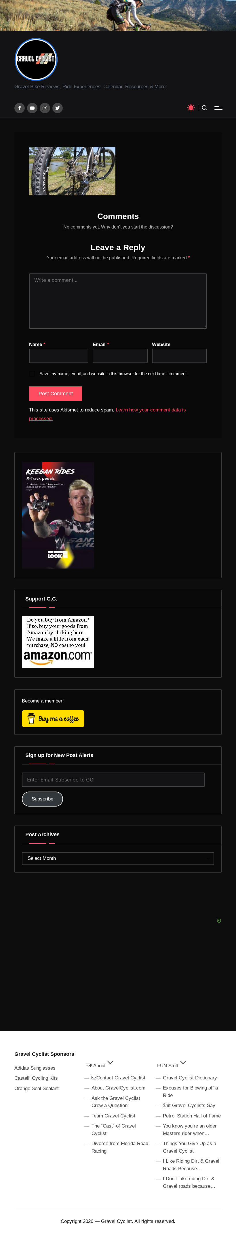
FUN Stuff (167, 1065)
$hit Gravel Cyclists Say (189, 1105)
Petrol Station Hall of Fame (192, 1116)
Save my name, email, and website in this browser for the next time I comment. (113, 373)
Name (37, 344)
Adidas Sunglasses (35, 1068)
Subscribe (42, 799)
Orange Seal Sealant (36, 1088)
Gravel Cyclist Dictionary (190, 1078)
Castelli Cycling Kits (36, 1078)
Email (101, 344)
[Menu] (218, 108)
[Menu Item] (19, 108)
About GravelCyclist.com (118, 1088)
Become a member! (43, 701)
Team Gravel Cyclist (113, 1116)
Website (161, 344)
